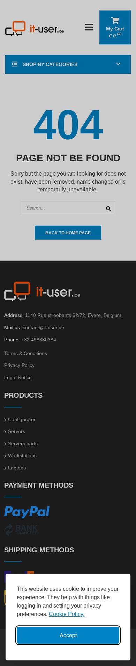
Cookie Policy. (66, 614)
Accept (68, 635)
